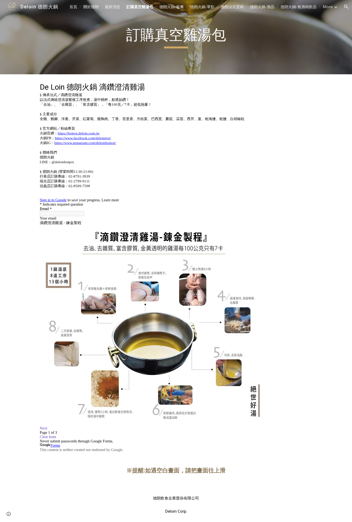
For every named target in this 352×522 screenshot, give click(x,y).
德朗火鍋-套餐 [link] (171, 6)
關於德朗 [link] (91, 6)
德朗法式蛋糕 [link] (232, 6)
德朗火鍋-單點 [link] (202, 6)
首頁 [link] (73, 6)
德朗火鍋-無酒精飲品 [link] (299, 6)
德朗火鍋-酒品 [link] (262, 6)
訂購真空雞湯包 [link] (139, 6)
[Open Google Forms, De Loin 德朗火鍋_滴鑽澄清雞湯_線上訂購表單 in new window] (305, 86)
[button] (346, 6)
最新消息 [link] (112, 6)
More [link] (328, 6)
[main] (176, 37)
